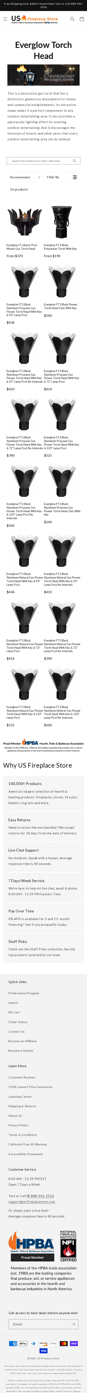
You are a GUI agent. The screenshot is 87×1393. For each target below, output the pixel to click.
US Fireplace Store (48, 1358)
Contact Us (16, 1031)
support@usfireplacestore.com (31, 1201)
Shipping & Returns (22, 1106)
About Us (15, 1115)
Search (13, 1002)
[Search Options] (76, 161)
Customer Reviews (22, 1077)
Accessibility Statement (25, 1154)
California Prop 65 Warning (27, 1144)
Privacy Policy (18, 1125)
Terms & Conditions (22, 1134)
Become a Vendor (21, 1050)
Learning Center (20, 1096)
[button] (5, 19)
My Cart (14, 1012)
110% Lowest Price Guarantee (30, 1087)
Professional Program (23, 993)
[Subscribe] (73, 1324)
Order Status (17, 1022)
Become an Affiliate (22, 1041)
